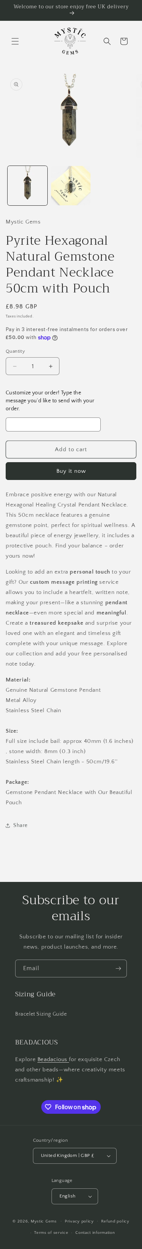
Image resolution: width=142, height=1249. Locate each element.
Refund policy (115, 1221)
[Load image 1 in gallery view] (27, 186)
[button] (15, 41)
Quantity (15, 351)
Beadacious (53, 1059)
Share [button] (20, 825)
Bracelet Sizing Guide (41, 1014)
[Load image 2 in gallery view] (71, 186)
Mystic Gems (44, 1221)
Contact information (95, 1232)
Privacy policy (79, 1221)
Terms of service (51, 1232)
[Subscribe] (118, 968)
